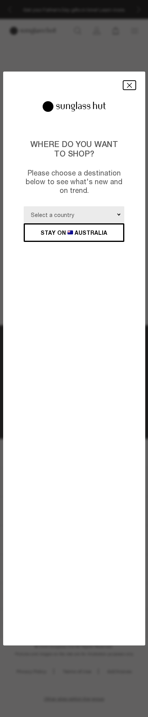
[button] (129, 85)
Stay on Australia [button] (74, 232)
